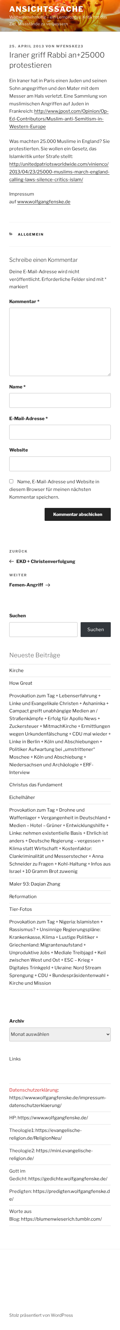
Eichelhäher (22, 797)
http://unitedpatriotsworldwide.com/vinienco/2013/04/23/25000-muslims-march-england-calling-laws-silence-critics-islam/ (59, 171)
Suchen (17, 615)
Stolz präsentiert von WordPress (41, 1315)
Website (18, 450)
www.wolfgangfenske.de (43, 202)
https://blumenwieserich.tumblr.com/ (61, 1219)
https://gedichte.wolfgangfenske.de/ (67, 1179)
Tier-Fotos (20, 909)
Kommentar (24, 301)
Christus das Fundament (35, 785)
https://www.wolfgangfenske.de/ (53, 1118)
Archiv (16, 1021)
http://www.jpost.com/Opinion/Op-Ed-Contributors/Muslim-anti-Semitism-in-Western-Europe (59, 118)
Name (17, 387)
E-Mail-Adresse (28, 418)
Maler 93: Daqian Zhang (34, 884)
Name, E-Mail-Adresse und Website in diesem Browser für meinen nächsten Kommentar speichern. (54, 489)
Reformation (23, 896)
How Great (20, 683)
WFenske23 (69, 46)
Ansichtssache (46, 9)
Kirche (16, 670)
